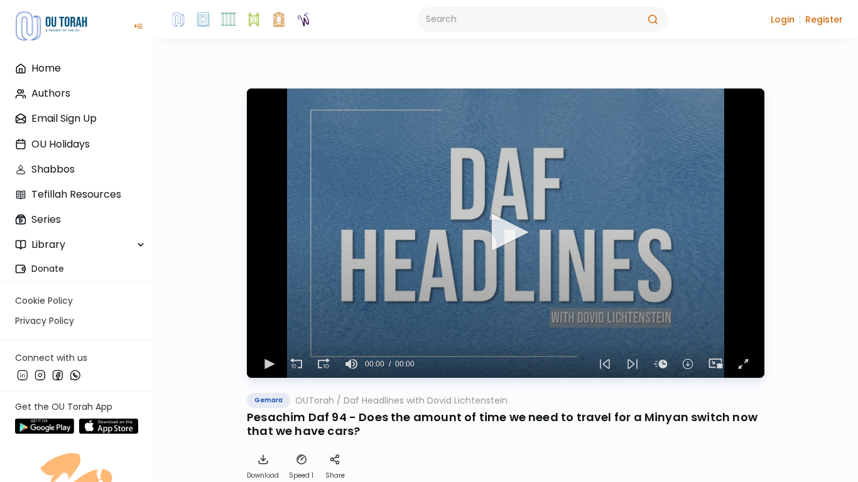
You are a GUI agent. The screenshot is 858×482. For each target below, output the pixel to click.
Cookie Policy (44, 300)
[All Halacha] (229, 19)
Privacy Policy (44, 320)
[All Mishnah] (203, 19)
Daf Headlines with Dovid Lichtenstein (426, 400)
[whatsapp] (75, 374)
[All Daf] (279, 19)
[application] (505, 233)
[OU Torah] (178, 19)
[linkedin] (22, 374)
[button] (783, 19)
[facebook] (57, 374)
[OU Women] (304, 19)
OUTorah (314, 400)
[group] (351, 364)
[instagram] (40, 374)
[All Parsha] (254, 19)
